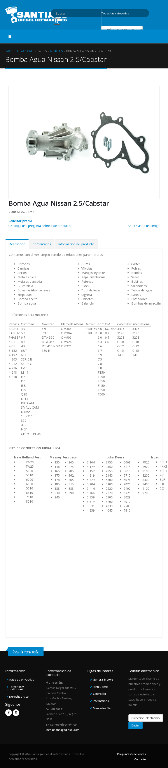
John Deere (100, 687)
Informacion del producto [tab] (76, 244)
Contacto (140, 759)
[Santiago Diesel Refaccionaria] (36, 14)
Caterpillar (99, 694)
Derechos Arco (19, 696)
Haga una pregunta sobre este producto (42, 226)
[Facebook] (8, 712)
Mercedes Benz (103, 708)
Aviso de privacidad (21, 679)
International (101, 701)
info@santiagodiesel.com (62, 730)
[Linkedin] (16, 712)
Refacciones (25, 51)
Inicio (10, 51)
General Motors (103, 679)
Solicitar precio (20, 221)
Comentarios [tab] (42, 244)
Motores (56, 51)
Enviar (135, 725)
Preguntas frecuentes (131, 754)
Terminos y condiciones (15, 688)
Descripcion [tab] (17, 244)
